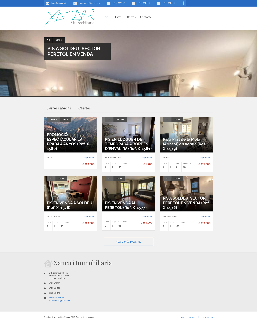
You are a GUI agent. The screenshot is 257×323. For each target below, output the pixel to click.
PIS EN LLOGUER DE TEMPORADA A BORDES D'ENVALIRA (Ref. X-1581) (128, 144)
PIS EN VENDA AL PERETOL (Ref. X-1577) (125, 205)
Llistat (117, 17)
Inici (106, 17)
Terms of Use (207, 317)
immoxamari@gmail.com (89, 3)
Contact (181, 317)
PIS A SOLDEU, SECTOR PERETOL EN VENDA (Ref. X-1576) (186, 203)
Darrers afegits (60, 108)
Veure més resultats (128, 241)
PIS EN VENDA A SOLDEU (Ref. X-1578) (69, 205)
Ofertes (131, 17)
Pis (48, 40)
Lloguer (120, 120)
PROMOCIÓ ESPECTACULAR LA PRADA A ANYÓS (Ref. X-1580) (69, 141)
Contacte (146, 17)
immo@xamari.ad (58, 3)
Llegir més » (88, 157)
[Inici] (69, 18)
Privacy (192, 317)
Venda (59, 40)
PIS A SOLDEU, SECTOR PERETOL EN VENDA (73, 51)
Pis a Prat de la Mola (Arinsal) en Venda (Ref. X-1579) (184, 144)
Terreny (53, 120)
